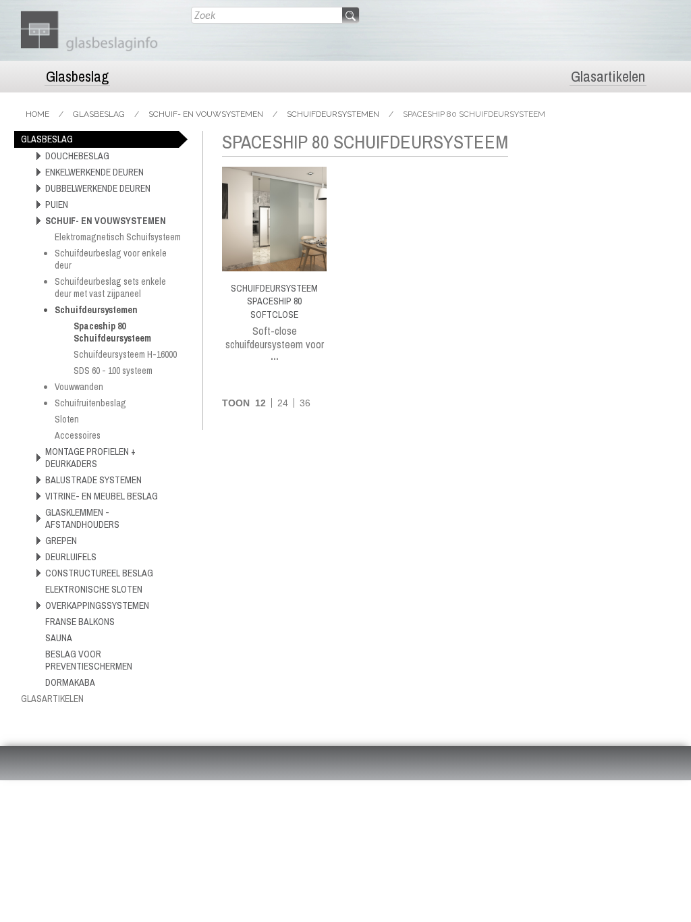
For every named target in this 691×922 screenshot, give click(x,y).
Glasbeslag (77, 76)
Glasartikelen (608, 76)
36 (305, 403)
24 (282, 403)
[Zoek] (350, 15)
